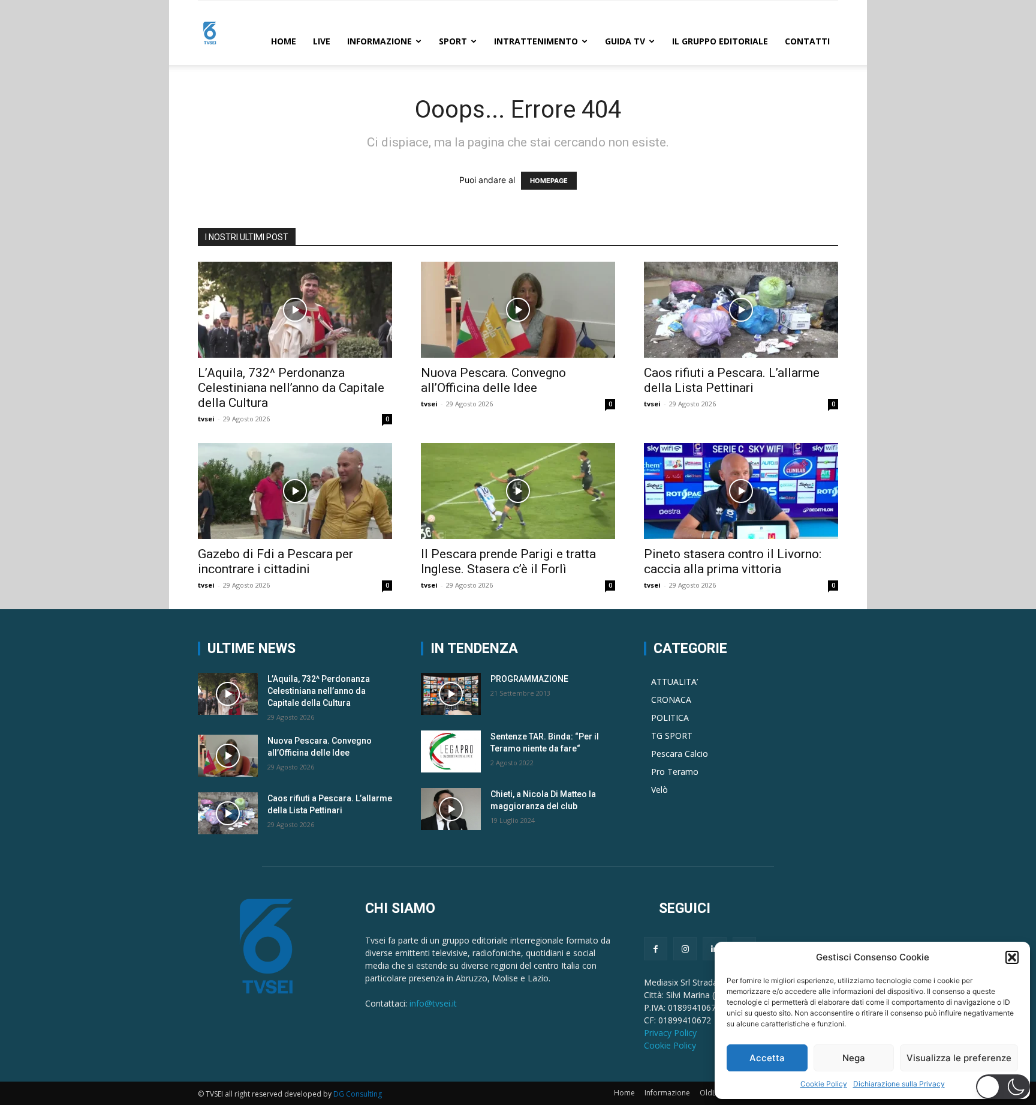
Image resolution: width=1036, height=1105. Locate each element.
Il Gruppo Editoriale (720, 41)
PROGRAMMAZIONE (529, 679)
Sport (453, 41)
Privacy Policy (670, 1032)
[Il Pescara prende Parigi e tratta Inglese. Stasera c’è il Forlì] (518, 491)
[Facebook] (655, 948)
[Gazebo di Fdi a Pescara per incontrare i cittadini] (295, 491)
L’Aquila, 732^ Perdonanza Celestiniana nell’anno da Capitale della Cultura (291, 388)
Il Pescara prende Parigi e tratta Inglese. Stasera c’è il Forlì (508, 561)
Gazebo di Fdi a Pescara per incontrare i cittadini (275, 561)
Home (283, 41)
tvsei (206, 418)
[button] (1012, 957)
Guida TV (625, 41)
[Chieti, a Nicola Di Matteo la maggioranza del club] (451, 809)
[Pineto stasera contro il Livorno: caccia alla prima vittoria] (741, 491)
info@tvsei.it (433, 1003)
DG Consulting (357, 1094)
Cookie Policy (823, 1083)
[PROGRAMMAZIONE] (451, 694)
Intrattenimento (536, 41)
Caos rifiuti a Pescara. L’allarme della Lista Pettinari (732, 380)
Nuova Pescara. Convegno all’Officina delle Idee (493, 380)
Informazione (379, 41)
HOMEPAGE (549, 180)
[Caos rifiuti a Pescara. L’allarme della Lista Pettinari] (741, 310)
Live (321, 41)
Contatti (807, 41)
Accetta (767, 1058)
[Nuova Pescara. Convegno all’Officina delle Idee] (518, 310)
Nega (853, 1058)
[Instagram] (685, 948)
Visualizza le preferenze (959, 1058)
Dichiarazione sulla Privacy (899, 1083)
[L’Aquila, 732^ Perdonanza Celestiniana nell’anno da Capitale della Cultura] (295, 310)
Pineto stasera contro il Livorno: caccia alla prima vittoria (732, 561)
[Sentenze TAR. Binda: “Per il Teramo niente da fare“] (451, 751)
